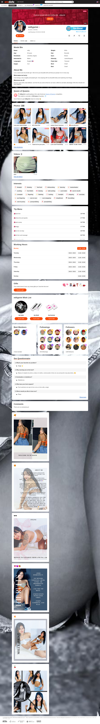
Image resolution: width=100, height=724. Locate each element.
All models (4, 5)
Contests (37, 5)
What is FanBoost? (81, 31)
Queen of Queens (50, 94)
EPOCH (31, 717)
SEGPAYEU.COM (38, 717)
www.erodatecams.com (20, 717)
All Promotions (29, 5)
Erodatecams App (48, 5)
